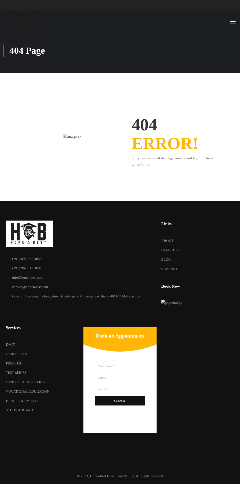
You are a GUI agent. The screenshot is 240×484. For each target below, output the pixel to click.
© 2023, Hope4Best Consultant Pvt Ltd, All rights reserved (120, 476)
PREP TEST (14, 363)
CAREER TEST (17, 354)
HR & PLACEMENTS (22, 401)
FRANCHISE (171, 250)
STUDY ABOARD (19, 410)
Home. (145, 164)
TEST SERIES (16, 373)
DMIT (10, 344)
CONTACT (169, 269)
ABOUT (167, 241)
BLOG (166, 259)
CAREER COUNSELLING (25, 382)
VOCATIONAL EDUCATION (27, 391)
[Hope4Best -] (21, 21)
